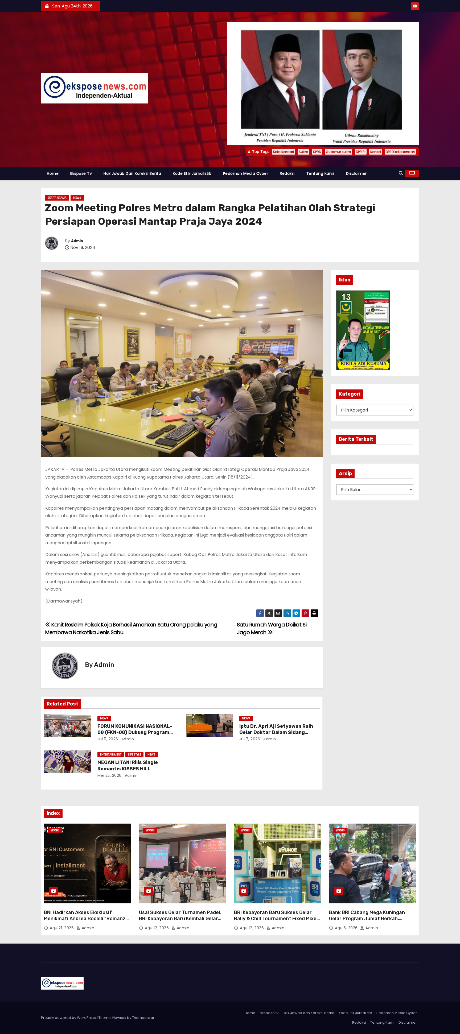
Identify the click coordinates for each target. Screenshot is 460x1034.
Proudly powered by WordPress (69, 1017)
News (77, 198)
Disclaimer (356, 173)
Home (53, 173)
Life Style (134, 755)
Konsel (375, 152)
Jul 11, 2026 (107, 739)
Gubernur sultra (338, 152)
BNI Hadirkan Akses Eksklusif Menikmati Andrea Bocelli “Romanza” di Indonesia (87, 919)
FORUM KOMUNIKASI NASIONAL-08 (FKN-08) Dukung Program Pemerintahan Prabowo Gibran (134, 732)
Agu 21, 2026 (62, 928)
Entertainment (110, 755)
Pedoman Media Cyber (245, 173)
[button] (401, 173)
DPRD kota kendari (400, 152)
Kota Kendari (283, 152)
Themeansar (143, 1017)
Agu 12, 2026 (157, 928)
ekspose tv (81, 173)
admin (127, 739)
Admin (77, 241)
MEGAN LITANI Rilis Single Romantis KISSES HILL (127, 765)
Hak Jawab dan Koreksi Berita (132, 173)
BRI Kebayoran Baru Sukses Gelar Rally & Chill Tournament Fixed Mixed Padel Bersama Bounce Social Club (276, 919)
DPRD (317, 152)
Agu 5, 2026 (347, 928)
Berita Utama (57, 198)
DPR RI (360, 152)
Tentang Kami (320, 173)
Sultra (303, 152)
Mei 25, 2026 (109, 775)
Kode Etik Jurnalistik (192, 173)
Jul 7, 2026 (249, 739)
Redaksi (287, 173)
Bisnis (55, 830)
